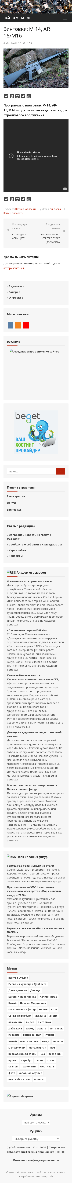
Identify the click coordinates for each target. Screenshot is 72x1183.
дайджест (15, 1028)
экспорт (39, 1079)
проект (13, 1060)
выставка (44, 1022)
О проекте (16, 297)
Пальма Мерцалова (33, 1003)
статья (13, 1066)
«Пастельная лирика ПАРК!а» (27, 630)
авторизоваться (13, 268)
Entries (14, 509)
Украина (40, 1015)
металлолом (16, 1047)
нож (42, 1054)
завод (30, 1028)
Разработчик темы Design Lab (36, 1176)
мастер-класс (29, 1041)
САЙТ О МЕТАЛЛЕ (17, 18)
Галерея (14, 292)
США (54, 1009)
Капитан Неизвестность (23, 675)
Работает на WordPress (50, 1172)
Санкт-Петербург (19, 1015)
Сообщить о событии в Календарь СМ (35, 544)
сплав (39, 1060)
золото (41, 1028)
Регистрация (16, 496)
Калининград (48, 996)
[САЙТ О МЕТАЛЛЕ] (36, 6)
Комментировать (13, 213)
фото (11, 1073)
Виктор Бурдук (18, 977)
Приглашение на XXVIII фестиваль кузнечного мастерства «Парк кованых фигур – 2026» (34, 891)
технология (29, 1066)
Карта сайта (17, 550)
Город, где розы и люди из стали (30, 865)
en (24, 42)
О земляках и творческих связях (30, 581)
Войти (11, 502)
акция (53, 1015)
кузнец (49, 1034)
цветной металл (19, 1079)
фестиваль (47, 1066)
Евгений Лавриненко (22, 996)
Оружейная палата (26, 208)
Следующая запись (50, 233)
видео (30, 1022)
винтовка (55, 208)
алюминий (15, 1022)
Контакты (16, 556)
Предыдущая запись (21, 231)
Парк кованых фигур (32, 857)
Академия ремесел (31, 572)
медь (45, 1041)
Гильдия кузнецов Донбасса (27, 984)
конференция (32, 1034)
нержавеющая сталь (22, 1054)
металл (58, 1041)
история (14, 1034)
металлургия (37, 1047)
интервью (56, 1028)
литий (12, 1041)
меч (52, 1047)
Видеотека (16, 286)
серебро (26, 1060)
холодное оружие (30, 1073)
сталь (51, 1060)
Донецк (35, 990)
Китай (12, 1003)
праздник (54, 1054)
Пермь (43, 1009)
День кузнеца (17, 990)
